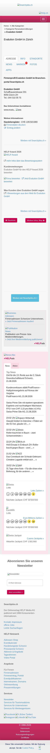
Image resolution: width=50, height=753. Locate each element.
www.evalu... (9, 110)
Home (6, 26)
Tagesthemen (10, 655)
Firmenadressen (11, 673)
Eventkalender (10, 643)
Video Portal (9, 658)
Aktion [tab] (15, 366)
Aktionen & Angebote (13, 652)
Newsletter (9, 699)
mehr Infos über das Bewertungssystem (24, 161)
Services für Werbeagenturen (17, 708)
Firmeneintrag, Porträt (14, 676)
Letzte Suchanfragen (13, 628)
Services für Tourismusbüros (17, 702)
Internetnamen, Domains (15, 681)
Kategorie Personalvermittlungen (19, 29)
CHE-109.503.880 (29, 122)
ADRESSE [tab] (11, 59)
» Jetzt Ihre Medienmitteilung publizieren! (23, 339)
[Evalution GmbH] (11, 155)
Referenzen (25, 731)
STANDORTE (36, 59)
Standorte (11, 220)
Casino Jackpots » (35, 538)
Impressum (25, 728)
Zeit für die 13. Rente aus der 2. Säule (23, 375)
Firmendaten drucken (16, 125)
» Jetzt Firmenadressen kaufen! (19, 321)
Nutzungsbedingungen (25, 734)
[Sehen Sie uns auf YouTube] (31, 717)
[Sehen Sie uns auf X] (24, 714)
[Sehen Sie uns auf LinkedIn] (20, 717)
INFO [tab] (22, 59)
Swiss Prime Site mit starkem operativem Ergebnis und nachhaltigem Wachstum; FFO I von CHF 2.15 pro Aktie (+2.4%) (24, 406)
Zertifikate (25, 738)
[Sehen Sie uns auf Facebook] (9, 714)
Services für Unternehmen (16, 705)
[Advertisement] (25, 259)
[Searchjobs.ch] (25, 5)
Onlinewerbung (11, 684)
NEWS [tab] (9, 64)
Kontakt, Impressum (13, 622)
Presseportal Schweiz (14, 649)
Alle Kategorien (18, 26)
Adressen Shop (11, 640)
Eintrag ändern (13, 128)
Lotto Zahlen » (37, 491)
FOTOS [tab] (33, 64)
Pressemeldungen (12, 687)
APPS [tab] (9, 70)
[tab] (7, 365)
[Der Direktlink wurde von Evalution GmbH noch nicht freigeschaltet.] (18, 110)
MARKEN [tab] (22, 64)
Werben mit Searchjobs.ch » (33, 140)
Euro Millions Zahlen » (33, 518)
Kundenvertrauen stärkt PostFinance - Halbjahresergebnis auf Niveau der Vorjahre (23, 390)
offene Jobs (9, 625)
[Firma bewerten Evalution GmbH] (12, 178)
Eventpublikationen (12, 679)
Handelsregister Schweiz (15, 646)
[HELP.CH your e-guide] (43, 13)
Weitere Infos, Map (35, 220)
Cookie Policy (28, 748)
